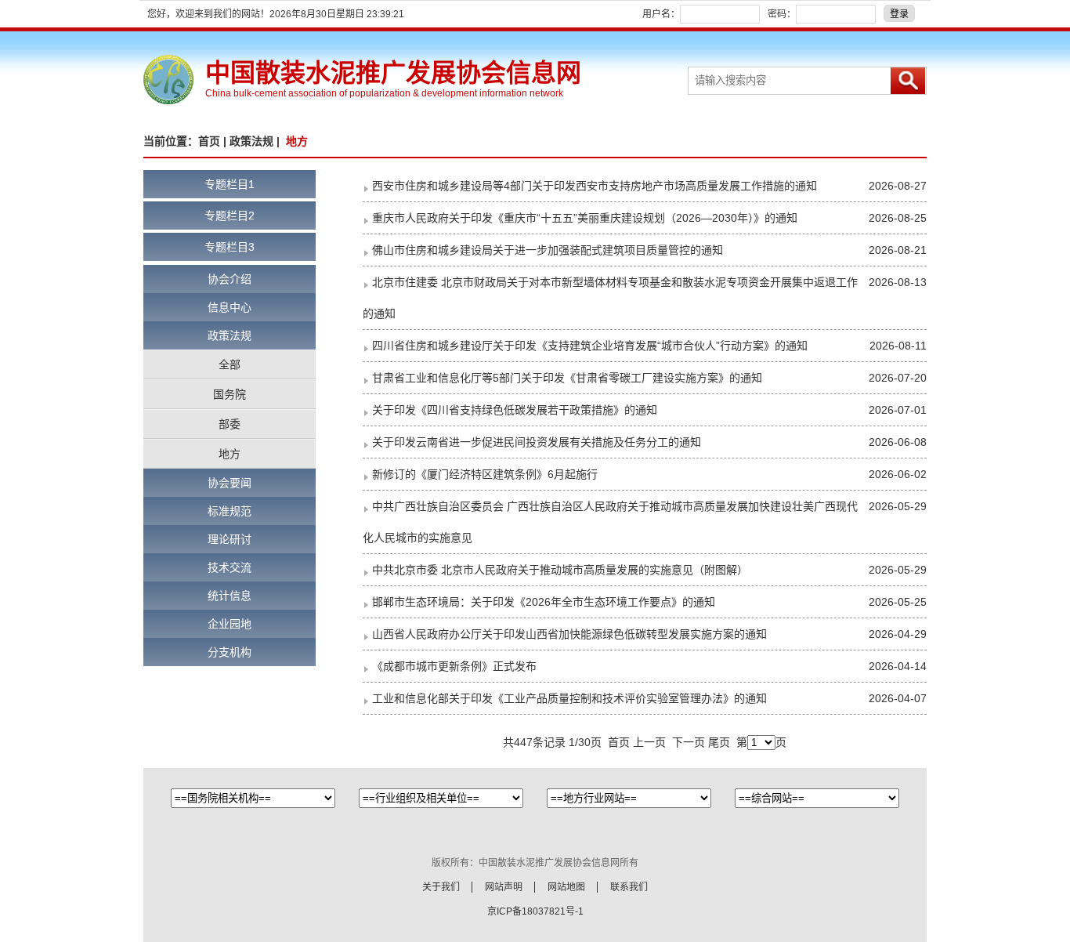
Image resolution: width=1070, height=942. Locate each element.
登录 (899, 14)
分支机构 (229, 652)
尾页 (719, 742)
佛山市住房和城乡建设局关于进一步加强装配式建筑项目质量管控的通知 (547, 250)
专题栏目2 (229, 215)
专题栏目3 (229, 247)
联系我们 (629, 887)
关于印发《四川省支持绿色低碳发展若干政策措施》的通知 (514, 410)
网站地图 (566, 887)
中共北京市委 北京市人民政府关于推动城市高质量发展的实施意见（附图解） (560, 569)
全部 (229, 364)
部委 (229, 424)
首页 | (214, 141)
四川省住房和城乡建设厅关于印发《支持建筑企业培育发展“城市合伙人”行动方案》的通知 (590, 345)
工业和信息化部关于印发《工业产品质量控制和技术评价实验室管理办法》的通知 (569, 698)
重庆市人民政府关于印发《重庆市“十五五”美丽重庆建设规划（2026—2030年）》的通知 (584, 218)
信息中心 (229, 307)
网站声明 (503, 887)
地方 (229, 453)
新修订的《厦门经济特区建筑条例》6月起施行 (485, 474)
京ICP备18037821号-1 (535, 911)
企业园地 (229, 624)
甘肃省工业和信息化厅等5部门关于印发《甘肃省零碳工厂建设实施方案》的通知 (567, 377)
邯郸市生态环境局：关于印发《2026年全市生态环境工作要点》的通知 (543, 602)
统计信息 (229, 595)
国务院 (229, 394)
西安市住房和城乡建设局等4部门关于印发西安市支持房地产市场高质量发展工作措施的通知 (594, 185)
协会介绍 (229, 279)
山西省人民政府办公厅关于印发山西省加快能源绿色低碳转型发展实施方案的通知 (569, 634)
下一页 (688, 742)
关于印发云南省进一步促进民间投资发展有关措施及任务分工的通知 (536, 442)
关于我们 (441, 887)
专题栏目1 (229, 184)
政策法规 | (256, 141)
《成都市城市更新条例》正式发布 (454, 666)
